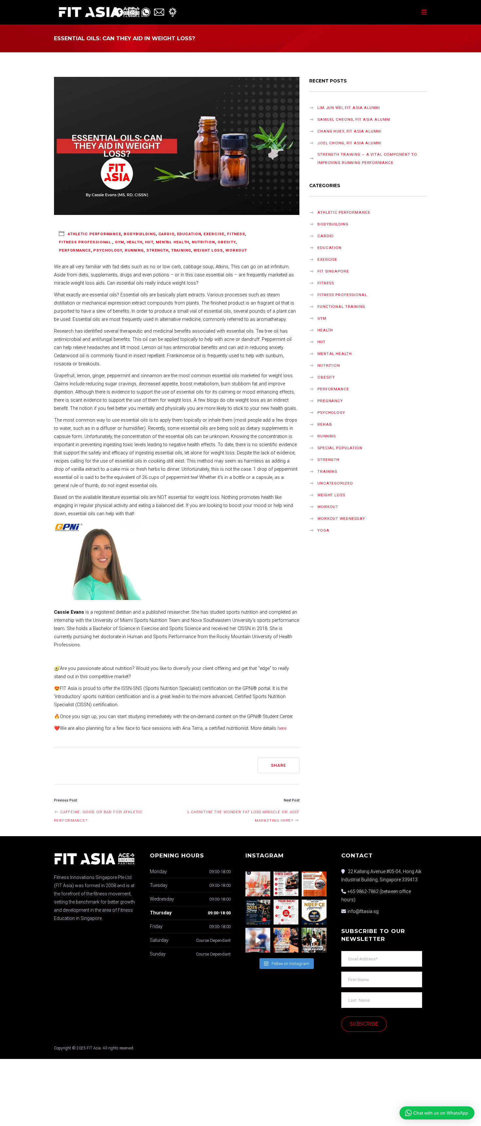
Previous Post (65, 800)
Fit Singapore (333, 271)
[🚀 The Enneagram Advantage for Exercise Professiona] (286, 940)
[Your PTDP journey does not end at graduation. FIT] (314, 883)
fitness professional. (85, 242)
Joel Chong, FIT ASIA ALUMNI (349, 143)
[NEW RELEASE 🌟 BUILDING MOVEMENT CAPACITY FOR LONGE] (257, 883)
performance (75, 250)
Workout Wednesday (341, 518)
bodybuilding (140, 234)
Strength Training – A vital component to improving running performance (367, 158)
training (181, 250)
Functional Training (341, 306)
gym (119, 242)
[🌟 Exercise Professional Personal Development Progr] (314, 940)
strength (157, 250)
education (189, 234)
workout (236, 250)
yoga (323, 530)
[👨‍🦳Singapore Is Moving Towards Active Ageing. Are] (257, 940)
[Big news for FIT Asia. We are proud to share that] (314, 912)
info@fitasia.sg (363, 911)
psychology (107, 250)
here (281, 728)
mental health (172, 242)
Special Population (340, 448)
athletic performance (94, 234)
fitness (236, 234)
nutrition (203, 242)
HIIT (149, 242)
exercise (214, 234)
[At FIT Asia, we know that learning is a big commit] (286, 912)
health (134, 242)
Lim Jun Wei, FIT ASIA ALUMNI (348, 107)
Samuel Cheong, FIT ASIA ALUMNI (353, 119)
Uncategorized (335, 483)
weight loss (208, 250)
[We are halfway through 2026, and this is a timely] (257, 912)
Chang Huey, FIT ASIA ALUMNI (349, 131)
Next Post (291, 800)
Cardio (166, 234)
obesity (227, 242)
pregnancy (330, 400)
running (134, 250)
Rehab (324, 424)
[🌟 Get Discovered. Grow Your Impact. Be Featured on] (286, 883)
